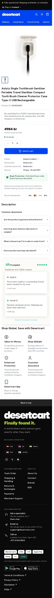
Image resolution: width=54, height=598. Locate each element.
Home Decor (18, 22)
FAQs (8, 589)
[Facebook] (18, 459)
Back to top (26, 403)
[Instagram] (6, 459)
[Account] (41, 14)
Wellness (6, 22)
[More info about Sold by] (38, 159)
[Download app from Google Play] (12, 568)
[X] (12, 459)
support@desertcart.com (22, 530)
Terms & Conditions (15, 575)
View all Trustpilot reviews (26, 320)
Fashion (46, 22)
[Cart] (47, 14)
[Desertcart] (11, 14)
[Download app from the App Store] (31, 568)
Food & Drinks (33, 22)
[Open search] (36, 14)
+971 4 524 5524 (17, 540)
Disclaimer (10, 584)
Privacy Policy (12, 580)
